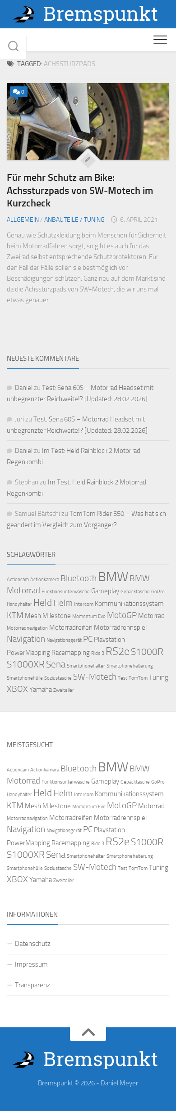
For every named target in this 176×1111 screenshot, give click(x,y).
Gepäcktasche (135, 592)
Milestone (56, 616)
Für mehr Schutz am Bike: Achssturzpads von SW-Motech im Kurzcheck (80, 190)
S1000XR (26, 664)
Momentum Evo (89, 616)
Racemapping (70, 653)
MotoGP (122, 615)
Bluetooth (78, 578)
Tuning (158, 677)
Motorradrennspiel (120, 627)
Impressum (31, 964)
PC (88, 639)
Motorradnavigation (27, 628)
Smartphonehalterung (130, 666)
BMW (113, 577)
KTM (15, 615)
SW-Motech (94, 677)
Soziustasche (58, 678)
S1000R (147, 651)
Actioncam (18, 579)
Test (122, 678)
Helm (63, 603)
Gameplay (105, 591)
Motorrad (151, 616)
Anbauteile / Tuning (74, 220)
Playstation (109, 640)
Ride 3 (97, 653)
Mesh (33, 616)
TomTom (138, 678)
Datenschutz (33, 944)
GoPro (158, 592)
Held (42, 602)
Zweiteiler (63, 690)
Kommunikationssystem (129, 604)
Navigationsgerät (64, 640)
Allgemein (23, 220)
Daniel (23, 388)
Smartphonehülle (25, 678)
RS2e (118, 651)
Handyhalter (19, 604)
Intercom (83, 604)
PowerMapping (28, 653)
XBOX (17, 689)
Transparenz (32, 985)
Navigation (26, 639)
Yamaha (40, 689)
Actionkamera (44, 579)
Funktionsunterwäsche (66, 592)
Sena (55, 664)
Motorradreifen (71, 627)
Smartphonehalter (86, 666)
